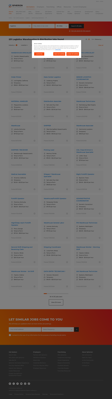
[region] (56, 49)
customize (39, 54)
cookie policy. (58, 49)
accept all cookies (72, 54)
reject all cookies (59, 54)
